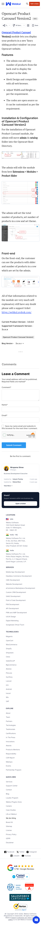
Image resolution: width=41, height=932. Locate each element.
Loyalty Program (12, 798)
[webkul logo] (13, 4)
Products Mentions (13, 750)
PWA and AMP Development (16, 612)
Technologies (11, 725)
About (8, 713)
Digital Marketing (12, 621)
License (9, 830)
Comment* (6, 387)
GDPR (8, 838)
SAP (7, 701)
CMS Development (13, 580)
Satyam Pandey (18, 479)
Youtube (28, 856)
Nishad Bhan (17, 482)
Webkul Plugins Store (14, 802)
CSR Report (10, 758)
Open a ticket (20, 503)
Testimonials (10, 729)
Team (8, 717)
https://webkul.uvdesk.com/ (16, 312)
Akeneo (9, 669)
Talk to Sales (34, 4)
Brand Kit (9, 822)
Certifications (11, 733)
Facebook (10, 852)
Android (9, 689)
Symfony (9, 677)
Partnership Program (13, 770)
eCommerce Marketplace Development (20, 588)
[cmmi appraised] (20, 876)
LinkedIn (16, 856)
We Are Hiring (11, 818)
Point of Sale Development (16, 600)
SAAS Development (13, 596)
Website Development (14, 584)
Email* (4, 415)
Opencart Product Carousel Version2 (18, 337)
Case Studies (11, 810)
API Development (12, 608)
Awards (8, 745)
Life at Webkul (11, 814)
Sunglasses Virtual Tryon (15, 625)
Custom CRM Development (16, 592)
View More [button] (7, 486)
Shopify (9, 648)
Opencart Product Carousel (16, 32)
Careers (9, 806)
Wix (7, 697)
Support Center (11, 786)
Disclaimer (10, 842)
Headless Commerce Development (19, 576)
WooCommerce (11, 644)
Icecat (8, 693)
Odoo (8, 657)
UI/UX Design (11, 617)
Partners (9, 721)
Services (9, 782)
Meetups (9, 762)
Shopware (9, 653)
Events (8, 766)
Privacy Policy (11, 834)
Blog (7, 794)
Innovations (10, 741)
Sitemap (9, 826)
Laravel (8, 681)
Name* (5, 405)
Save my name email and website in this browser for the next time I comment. (20, 427)
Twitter (21, 852)
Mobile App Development (15, 572)
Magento (9, 636)
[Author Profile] (6, 468)
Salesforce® (10, 661)
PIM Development (12, 604)
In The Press (10, 737)
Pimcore (9, 673)
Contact (9, 790)
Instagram (33, 852)
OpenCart (9, 640)
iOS (7, 685)
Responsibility (11, 754)
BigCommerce (11, 665)
